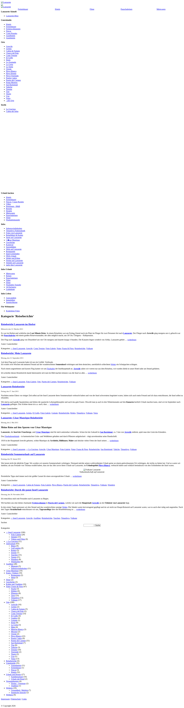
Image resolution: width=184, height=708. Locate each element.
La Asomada (11, 62)
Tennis (13, 557)
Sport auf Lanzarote (14, 237)
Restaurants (10, 251)
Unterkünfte (11, 663)
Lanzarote (127, 333)
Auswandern (11, 298)
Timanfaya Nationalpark (15, 231)
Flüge (92, 9)
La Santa (9, 67)
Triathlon (14, 686)
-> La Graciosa (32, 449)
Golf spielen (16, 548)
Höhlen (14, 591)
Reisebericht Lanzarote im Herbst (18, 324)
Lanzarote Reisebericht (13, 386)
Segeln (13, 553)
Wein (13, 577)
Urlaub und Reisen (13, 674)
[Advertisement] (11, 154)
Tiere (13, 595)
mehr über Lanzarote (14, 265)
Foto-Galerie (51, 348)
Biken (13, 546)
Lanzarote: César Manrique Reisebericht (22, 417)
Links (24, 699)
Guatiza (14, 618)
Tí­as (12, 645)
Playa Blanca (11, 71)
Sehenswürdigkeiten (14, 228)
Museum (14, 566)
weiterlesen (131, 340)
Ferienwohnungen (13, 29)
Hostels (9, 211)
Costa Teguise (11, 55)
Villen (8, 204)
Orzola (8, 69)
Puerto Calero (11, 78)
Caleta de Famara (13, 51)
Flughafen (51, 369)
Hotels (57, 9)
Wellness (9, 695)
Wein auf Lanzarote (14, 249)
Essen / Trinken (12, 573)
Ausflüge (37, 518)
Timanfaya (80, 413)
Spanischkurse (11, 302)
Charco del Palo (12, 53)
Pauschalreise (9, 335)
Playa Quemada (12, 76)
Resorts (9, 209)
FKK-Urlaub (11, 256)
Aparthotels (10, 36)
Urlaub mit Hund (18, 679)
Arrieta (9, 49)
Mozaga (14, 632)
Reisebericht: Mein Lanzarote (16, 353)
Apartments (10, 38)
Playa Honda (11, 73)
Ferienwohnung (39, 503)
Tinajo (8, 94)
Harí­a (13, 623)
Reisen (8, 276)
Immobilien (10, 300)
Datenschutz (16, 699)
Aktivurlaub (11, 544)
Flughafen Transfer (13, 285)
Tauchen (56, 518)
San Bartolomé (12, 85)
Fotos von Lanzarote (14, 233)
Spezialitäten (11, 247)
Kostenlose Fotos (13, 311)
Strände (14, 537)
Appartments (16, 665)
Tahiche (9, 87)
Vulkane (89, 348)
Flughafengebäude (12, 436)
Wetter (113, 364)
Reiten (72, 413)
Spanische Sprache (18, 692)
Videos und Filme (18, 539)
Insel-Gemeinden (13, 254)
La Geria (9, 64)
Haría (8, 60)
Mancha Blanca (17, 629)
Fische (13, 589)
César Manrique (43, 432)
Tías (7, 91)
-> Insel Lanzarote (18, 348)
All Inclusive (11, 287)
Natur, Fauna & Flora (65, 348)
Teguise (9, 89)
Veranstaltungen (12, 681)
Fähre (8, 280)
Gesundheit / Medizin (19, 690)
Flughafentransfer (13, 220)
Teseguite (15, 652)
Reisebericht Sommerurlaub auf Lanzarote (23, 454)
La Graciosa (11, 109)
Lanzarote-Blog (12, 16)
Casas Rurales (11, 33)
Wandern (111, 485)
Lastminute (10, 289)
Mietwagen (161, 9)
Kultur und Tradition (14, 584)
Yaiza (8, 98)
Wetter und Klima (13, 258)
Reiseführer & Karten (14, 235)
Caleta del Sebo (12, 111)
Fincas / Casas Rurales (15, 202)
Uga (7, 96)
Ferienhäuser (23, 9)
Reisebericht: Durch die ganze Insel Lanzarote (24, 490)
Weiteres (9, 688)
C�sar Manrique (13, 240)
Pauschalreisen (126, 9)
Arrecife (9, 46)
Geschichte (10, 242)
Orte (39, 382)
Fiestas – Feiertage (18, 683)
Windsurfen (15, 562)
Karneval (9, 245)
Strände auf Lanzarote (14, 263)
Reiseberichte (80, 348)
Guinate (54, 413)
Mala (13, 627)
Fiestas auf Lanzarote (14, 260)
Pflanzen (14, 593)
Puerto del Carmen (13, 80)
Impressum (5, 699)
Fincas (8, 31)
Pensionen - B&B (13, 206)
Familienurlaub (17, 677)
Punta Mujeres (11, 82)
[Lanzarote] (6, 2)
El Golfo (9, 58)
